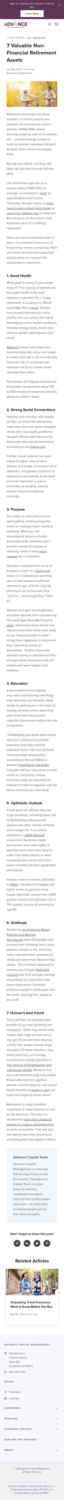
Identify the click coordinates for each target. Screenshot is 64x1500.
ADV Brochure (46, 1489)
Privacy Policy (35, 1486)
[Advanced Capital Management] (20, 24)
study (43, 193)
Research (13, 347)
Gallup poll (37, 446)
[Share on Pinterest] (46, 1243)
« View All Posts (16, 37)
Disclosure (49, 1486)
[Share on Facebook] (17, 1243)
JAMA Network (34, 835)
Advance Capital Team (21, 73)
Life (29, 37)
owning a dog (40, 1090)
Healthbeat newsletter (34, 765)
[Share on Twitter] (37, 1243)
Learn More (32, 14)
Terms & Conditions (18, 1486)
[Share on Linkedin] (27, 1243)
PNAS (14, 884)
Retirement (39, 37)
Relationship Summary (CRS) (24, 1489)
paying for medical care (23, 213)
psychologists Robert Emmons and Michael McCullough (28, 934)
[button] (59, 1293)
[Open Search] (50, 24)
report (34, 307)
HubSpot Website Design (27, 1493)
